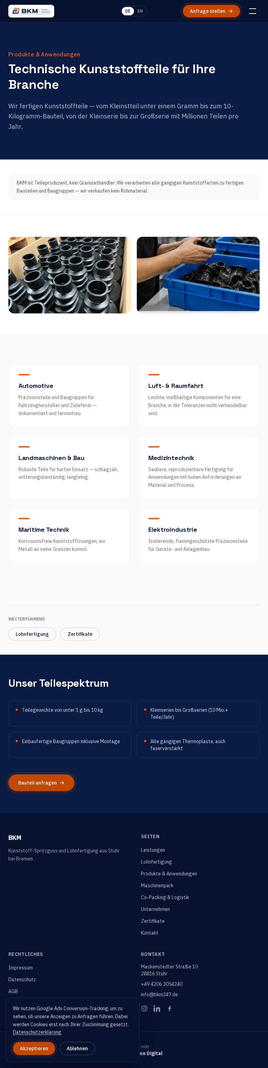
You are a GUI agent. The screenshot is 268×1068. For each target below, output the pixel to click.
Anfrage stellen (207, 11)
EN (140, 11)
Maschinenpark (157, 885)
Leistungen (153, 850)
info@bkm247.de (159, 994)
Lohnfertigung (32, 634)
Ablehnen (77, 1048)
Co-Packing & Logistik (165, 897)
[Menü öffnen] (253, 11)
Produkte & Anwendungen (169, 874)
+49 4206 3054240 (162, 984)
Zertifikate (80, 634)
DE (128, 11)
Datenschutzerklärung (37, 1032)
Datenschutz (22, 979)
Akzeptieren (34, 1048)
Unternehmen (155, 909)
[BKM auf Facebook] (169, 1008)
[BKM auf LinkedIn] (157, 1008)
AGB (13, 991)
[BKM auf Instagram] (144, 1008)
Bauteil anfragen (37, 783)
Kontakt (149, 933)
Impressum (20, 968)
